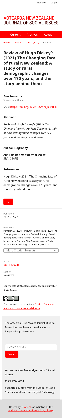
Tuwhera (26, 407)
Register (41, 2)
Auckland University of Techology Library (30, 410)
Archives (32, 34)
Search (11, 354)
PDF (8, 202)
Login (54, 2)
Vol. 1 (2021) (33, 42)
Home (6, 42)
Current (15, 34)
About (48, 34)
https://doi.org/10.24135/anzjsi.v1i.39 (34, 107)
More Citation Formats (20, 250)
